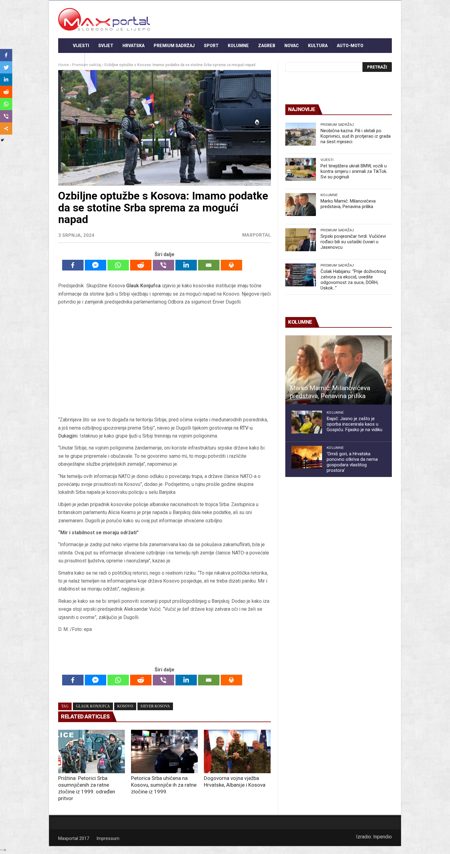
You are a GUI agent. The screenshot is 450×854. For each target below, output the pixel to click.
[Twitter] (6, 67)
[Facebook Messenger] (95, 265)
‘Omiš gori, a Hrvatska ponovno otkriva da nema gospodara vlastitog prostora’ (352, 462)
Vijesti (81, 45)
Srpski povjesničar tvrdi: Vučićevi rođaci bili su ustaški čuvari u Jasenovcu (353, 241)
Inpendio (382, 837)
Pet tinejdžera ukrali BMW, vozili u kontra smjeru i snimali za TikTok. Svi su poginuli (354, 171)
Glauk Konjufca (93, 706)
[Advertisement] (164, 361)
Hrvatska (133, 45)
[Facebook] (73, 265)
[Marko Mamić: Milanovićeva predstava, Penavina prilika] (300, 204)
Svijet (105, 45)
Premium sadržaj (174, 45)
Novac (291, 45)
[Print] (231, 265)
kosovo (125, 706)
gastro (71, 60)
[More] (6, 128)
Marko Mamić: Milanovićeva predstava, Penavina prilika (348, 203)
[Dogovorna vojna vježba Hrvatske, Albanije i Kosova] (237, 751)
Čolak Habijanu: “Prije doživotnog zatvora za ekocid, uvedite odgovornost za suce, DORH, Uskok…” (353, 280)
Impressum (107, 838)
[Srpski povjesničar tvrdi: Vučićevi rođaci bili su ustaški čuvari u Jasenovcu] (300, 239)
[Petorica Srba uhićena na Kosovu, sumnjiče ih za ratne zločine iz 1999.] (164, 751)
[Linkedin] (186, 265)
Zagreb (266, 45)
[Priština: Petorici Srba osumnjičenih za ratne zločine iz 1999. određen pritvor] (91, 751)
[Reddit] (141, 265)
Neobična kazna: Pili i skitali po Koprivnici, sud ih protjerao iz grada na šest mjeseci (356, 136)
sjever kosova (155, 706)
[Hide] (2, 140)
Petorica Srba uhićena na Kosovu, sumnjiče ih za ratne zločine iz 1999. (164, 785)
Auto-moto (350, 45)
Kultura (318, 45)
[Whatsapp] (118, 265)
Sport (211, 45)
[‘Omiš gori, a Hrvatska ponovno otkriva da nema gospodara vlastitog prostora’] (306, 457)
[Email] (208, 265)
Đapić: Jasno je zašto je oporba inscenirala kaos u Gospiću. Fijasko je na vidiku (354, 424)
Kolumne (238, 45)
